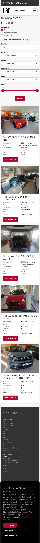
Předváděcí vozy (10, 33)
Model (3, 52)
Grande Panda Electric (10, 425)
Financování (7, 458)
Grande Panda (8, 423)
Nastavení (9, 530)
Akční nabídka (7, 454)
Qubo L (5, 437)
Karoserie (5, 68)
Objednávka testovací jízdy (12, 460)
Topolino (6, 439)
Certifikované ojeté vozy (11, 449)
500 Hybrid (6, 421)
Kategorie (5, 27)
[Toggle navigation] (35, 10)
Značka (4, 44)
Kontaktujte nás (8, 472)
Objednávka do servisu (10, 462)
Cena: (3, 84)
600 (4, 435)
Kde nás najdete (8, 470)
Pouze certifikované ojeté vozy (16, 40)
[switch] (2, 30)
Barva (3, 76)
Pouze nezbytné (11, 535)
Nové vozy (8, 30)
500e (4, 427)
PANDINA (6, 429)
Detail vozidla (10, 160)
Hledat (20, 99)
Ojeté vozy (8, 35)
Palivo (3, 60)
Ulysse (5, 433)
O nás (5, 468)
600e (4, 431)
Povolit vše (9, 525)
